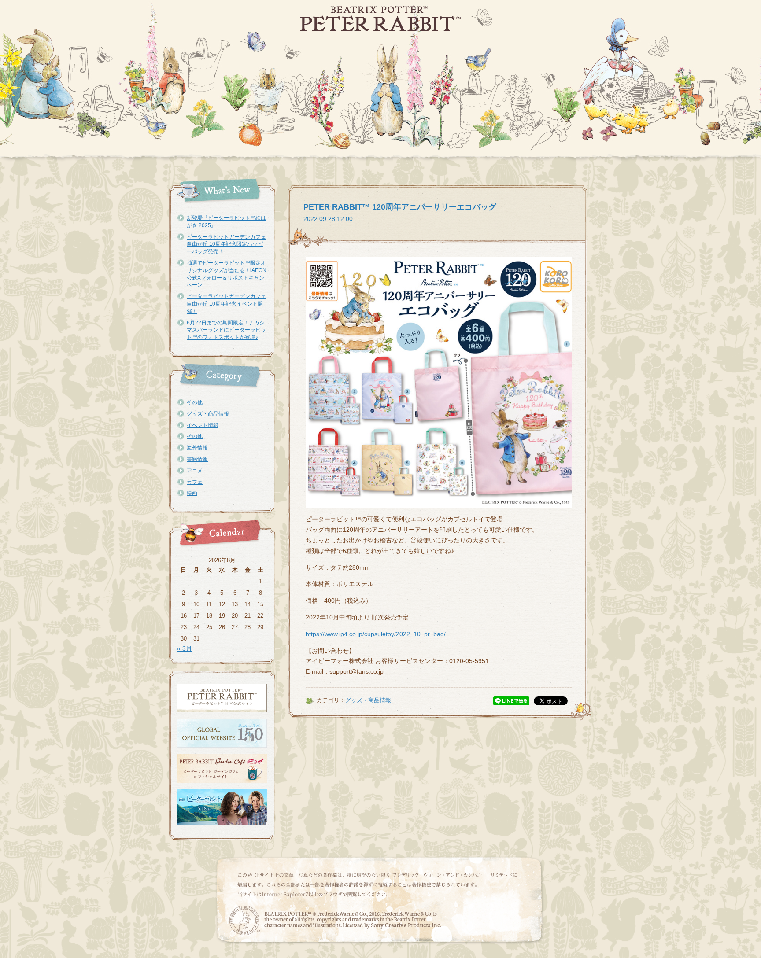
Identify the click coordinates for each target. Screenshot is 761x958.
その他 (195, 402)
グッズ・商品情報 (208, 414)
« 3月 (184, 648)
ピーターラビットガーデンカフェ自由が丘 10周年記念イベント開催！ (226, 303)
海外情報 (197, 448)
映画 (192, 493)
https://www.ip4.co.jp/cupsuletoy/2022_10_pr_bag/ (376, 633)
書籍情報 (197, 459)
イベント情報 (202, 425)
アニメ (195, 471)
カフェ (195, 482)
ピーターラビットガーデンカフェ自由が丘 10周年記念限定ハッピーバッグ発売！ (226, 244)
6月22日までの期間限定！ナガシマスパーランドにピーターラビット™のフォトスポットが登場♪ (226, 330)
